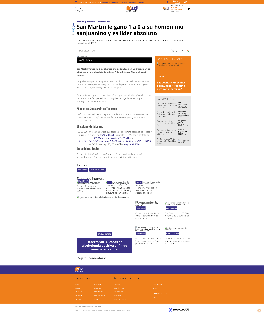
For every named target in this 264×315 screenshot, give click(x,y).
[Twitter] (73, 30)
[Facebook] (73, 25)
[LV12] (79, 271)
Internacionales (99, 295)
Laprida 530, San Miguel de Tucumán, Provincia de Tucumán (99, 310)
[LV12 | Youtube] (174, 269)
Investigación (141, 208)
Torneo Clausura (171, 208)
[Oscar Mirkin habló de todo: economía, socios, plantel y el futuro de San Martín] (119, 185)
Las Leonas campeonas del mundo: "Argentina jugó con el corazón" (171, 86)
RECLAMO (139, 182)
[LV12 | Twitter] (184, 2)
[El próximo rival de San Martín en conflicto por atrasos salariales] (148, 185)
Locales (105, 2)
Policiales (123, 2)
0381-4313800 (126, 310)
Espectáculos (98, 292)
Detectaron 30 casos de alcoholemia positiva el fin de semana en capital (104, 245)
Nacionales (113, 2)
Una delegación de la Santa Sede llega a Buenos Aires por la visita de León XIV (148, 241)
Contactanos (157, 284)
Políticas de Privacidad (95, 306)
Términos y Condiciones (81, 306)
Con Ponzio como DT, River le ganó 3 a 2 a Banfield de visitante (166, 141)
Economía (132, 2)
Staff (154, 289)
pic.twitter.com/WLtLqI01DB (137, 141)
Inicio (76, 284)
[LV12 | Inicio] (187, 278)
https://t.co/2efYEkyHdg (119, 138)
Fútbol (109, 182)
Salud (96, 299)
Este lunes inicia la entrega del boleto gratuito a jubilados (166, 132)
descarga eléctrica (120, 299)
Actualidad (78, 292)
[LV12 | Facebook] (178, 3)
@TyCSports (99, 138)
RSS (154, 297)
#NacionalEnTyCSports (110, 141)
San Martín (82, 170)
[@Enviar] (73, 34)
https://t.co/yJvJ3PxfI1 (88, 141)
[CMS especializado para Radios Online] (176, 310)
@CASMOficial (107, 135)
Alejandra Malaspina (172, 233)
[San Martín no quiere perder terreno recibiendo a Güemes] (90, 184)
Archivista (117, 295)
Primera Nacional (97, 170)
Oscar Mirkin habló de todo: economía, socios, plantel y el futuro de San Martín (119, 190)
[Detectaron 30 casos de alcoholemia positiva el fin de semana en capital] (104, 217)
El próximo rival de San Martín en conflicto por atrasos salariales (146, 190)
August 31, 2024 (131, 144)
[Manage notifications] (259, 310)
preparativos (141, 233)
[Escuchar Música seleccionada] (189, 9)
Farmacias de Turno (160, 293)
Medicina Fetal (119, 288)
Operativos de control (104, 234)
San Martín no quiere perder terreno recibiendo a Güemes (167, 123)
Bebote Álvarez (119, 292)
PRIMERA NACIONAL (83, 181)
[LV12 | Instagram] (186, 2)
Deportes (141, 2)
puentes (117, 284)
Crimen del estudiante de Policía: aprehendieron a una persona (166, 114)
